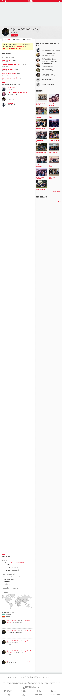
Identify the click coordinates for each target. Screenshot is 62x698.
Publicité (26, 682)
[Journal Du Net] (38, 691)
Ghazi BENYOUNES (47, 63)
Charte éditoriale (19, 682)
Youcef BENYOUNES (48, 74)
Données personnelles (55, 682)
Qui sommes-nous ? (7, 682)
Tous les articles (36, 682)
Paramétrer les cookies (15, 683)
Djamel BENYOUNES (12, 620)
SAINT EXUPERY (7, 60)
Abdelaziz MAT (12, 103)
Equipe (13, 682)
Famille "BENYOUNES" (48, 84)
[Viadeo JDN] (23, 695)
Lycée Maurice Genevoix (9, 78)
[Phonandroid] (53, 695)
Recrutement (46, 682)
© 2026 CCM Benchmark (46, 683)
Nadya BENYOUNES (47, 58)
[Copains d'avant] (8, 695)
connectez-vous (19, 46)
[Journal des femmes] (8, 691)
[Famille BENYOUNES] (38, 85)
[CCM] (23, 691)
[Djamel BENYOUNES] (6, 32)
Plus (59, 201)
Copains (28, 39)
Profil (8, 39)
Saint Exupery (26, 661)
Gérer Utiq (22, 683)
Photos (17, 39)
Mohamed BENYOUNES (48, 54)
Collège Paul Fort (7, 69)
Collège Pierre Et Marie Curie (11, 64)
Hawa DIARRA (12, 87)
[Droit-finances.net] (53, 691)
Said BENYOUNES (47, 69)
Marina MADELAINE (13, 98)
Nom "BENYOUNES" (47, 79)
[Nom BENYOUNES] (38, 80)
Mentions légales (29, 683)
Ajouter (15, 35)
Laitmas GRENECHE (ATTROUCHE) (17, 93)
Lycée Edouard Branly (9, 73)
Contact (30, 682)
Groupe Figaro (37, 683)
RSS (41, 682)
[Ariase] (38, 694)
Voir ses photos (56, 191)
